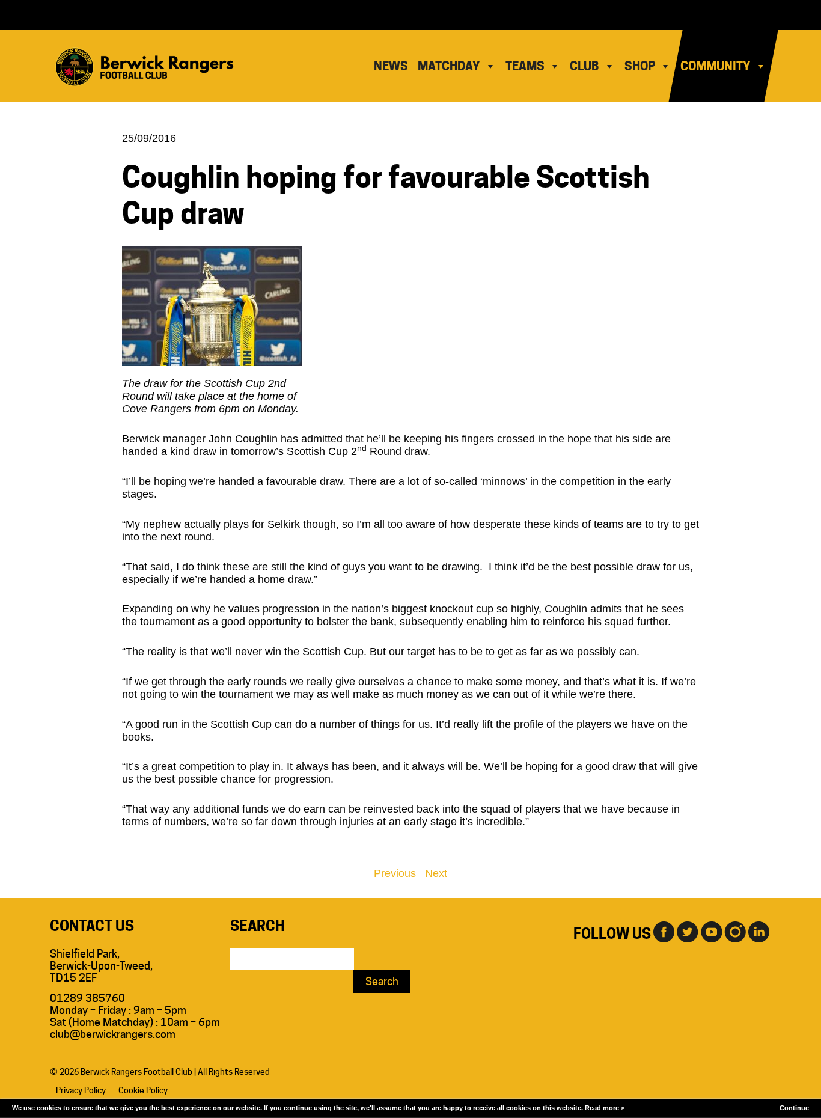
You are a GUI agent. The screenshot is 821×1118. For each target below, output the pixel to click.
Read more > (604, 1107)
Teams (525, 66)
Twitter (687, 931)
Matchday (449, 66)
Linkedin (759, 931)
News (391, 66)
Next (436, 873)
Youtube (711, 931)
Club (584, 66)
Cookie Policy (143, 1090)
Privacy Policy (81, 1090)
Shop (639, 66)
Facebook (663, 931)
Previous (395, 873)
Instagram (735, 931)
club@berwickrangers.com (112, 1034)
